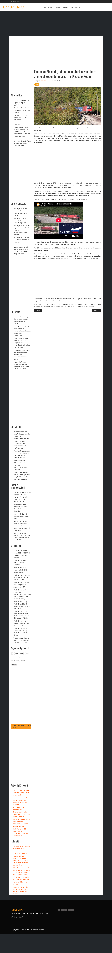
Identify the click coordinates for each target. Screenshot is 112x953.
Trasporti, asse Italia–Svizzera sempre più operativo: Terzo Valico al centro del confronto (22, 130)
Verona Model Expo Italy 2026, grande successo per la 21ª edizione (22, 640)
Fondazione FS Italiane (15, 660)
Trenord (12, 657)
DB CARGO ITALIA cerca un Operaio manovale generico (22, 239)
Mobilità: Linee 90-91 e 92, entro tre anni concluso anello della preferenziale (21, 444)
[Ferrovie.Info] (12, 7)
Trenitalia (16, 653)
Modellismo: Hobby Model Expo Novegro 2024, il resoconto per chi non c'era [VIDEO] (21, 614)
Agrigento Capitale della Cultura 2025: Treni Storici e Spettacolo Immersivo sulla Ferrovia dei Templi (22, 497)
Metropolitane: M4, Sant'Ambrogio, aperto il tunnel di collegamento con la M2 (22, 435)
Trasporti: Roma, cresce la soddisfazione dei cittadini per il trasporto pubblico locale (22, 354)
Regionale (27, 653)
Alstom (21, 657)
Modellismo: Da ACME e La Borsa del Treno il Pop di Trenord (22, 577)
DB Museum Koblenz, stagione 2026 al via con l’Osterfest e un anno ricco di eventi (22, 507)
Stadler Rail (23, 660)
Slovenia (37, 84)
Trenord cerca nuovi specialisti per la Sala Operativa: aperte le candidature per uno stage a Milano (21, 249)
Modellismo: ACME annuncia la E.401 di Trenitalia (20, 562)
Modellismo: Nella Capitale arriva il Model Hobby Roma (22, 623)
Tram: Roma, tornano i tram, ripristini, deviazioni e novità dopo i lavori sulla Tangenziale (22, 330)
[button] (51, 7)
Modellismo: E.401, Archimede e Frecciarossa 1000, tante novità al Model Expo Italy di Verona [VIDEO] (22, 594)
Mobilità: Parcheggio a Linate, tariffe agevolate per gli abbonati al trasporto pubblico (22, 475)
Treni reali (44, 81)
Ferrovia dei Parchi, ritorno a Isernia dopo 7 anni (22, 516)
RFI (11, 653)
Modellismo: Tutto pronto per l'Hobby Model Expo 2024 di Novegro (20, 631)
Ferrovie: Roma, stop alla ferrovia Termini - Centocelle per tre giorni (21, 320)
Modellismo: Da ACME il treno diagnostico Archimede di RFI (22, 585)
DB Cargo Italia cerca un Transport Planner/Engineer (22, 220)
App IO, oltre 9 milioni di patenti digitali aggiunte (21, 102)
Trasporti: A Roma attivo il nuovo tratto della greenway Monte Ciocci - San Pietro (21, 365)
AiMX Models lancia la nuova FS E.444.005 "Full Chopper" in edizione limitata (22, 554)
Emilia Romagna (14, 664)
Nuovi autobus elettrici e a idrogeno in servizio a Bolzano (22, 110)
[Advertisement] (97, 7)
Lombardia (22, 653)
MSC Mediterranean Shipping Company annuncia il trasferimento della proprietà (20, 119)
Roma (17, 657)
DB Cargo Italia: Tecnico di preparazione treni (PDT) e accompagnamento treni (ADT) (22, 230)
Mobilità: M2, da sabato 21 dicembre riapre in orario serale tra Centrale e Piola (22, 454)
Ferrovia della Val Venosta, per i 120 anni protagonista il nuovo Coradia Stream (22, 536)
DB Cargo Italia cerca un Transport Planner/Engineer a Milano (22, 212)
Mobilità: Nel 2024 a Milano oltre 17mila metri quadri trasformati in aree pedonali (20, 465)
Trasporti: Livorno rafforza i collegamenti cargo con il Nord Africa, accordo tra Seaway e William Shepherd (22, 141)
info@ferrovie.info (15, 1)
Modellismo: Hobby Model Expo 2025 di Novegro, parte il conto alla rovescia (22, 605)
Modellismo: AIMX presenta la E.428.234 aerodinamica (21, 570)
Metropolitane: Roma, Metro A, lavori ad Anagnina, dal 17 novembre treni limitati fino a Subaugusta (22, 342)
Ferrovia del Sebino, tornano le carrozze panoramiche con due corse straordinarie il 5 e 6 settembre (22, 525)
